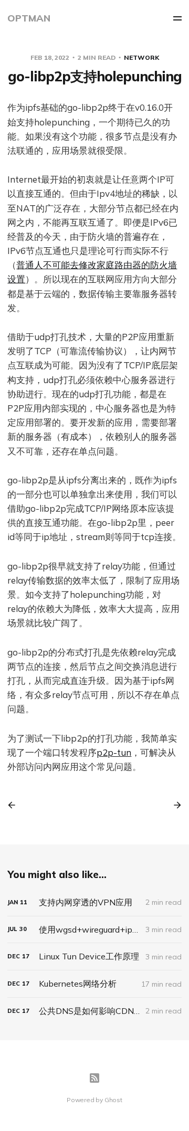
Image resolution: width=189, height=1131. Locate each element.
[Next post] (174, 805)
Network (141, 57)
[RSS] (94, 1078)
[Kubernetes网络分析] (94, 983)
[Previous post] (15, 805)
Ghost (113, 1100)
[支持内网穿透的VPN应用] (94, 902)
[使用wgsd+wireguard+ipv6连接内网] (94, 929)
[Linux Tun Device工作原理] (94, 956)
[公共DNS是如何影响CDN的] (94, 1011)
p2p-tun (114, 752)
